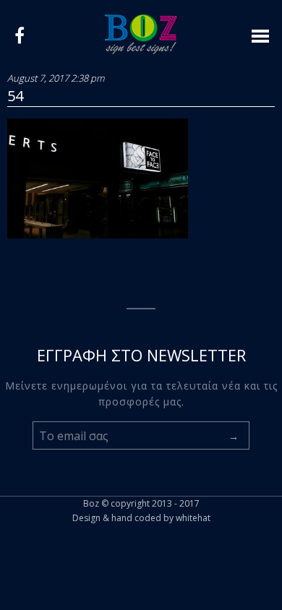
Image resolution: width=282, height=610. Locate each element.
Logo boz (141, 34)
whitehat (193, 518)
